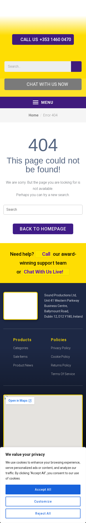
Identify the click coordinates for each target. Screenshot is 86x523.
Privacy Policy (61, 348)
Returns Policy (61, 365)
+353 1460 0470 (46, 39)
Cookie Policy (60, 356)
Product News (23, 365)
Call (46, 254)
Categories (20, 348)
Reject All (43, 513)
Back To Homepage (43, 229)
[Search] (76, 66)
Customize (43, 501)
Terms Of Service (63, 374)
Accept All (43, 489)
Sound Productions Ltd (43, 17)
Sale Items (20, 356)
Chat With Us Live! (43, 272)
